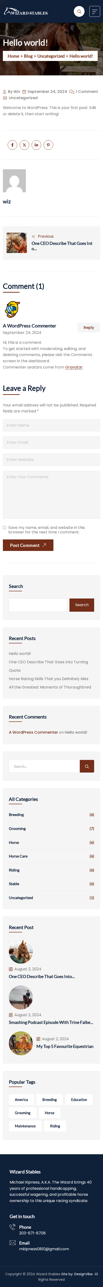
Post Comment (25, 545)
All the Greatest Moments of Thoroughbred (50, 687)
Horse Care (18, 856)
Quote (15, 670)
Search (16, 586)
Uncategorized (23, 98)
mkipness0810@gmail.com (44, 1249)
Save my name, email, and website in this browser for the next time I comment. (46, 529)
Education (79, 1099)
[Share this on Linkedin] (36, 145)
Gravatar (74, 367)
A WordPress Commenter (29, 325)
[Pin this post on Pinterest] (48, 145)
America (21, 1099)
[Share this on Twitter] (24, 145)
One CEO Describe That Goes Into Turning (48, 662)
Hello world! (20, 653)
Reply (89, 327)
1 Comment (87, 92)
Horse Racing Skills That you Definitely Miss (48, 679)
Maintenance (25, 1126)
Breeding (16, 814)
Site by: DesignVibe (77, 1274)
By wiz (14, 92)
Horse (14, 842)
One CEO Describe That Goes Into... (62, 246)
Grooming (17, 828)
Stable (14, 883)
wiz (7, 201)
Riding (14, 870)
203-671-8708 (32, 1233)
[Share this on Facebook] (12, 145)
